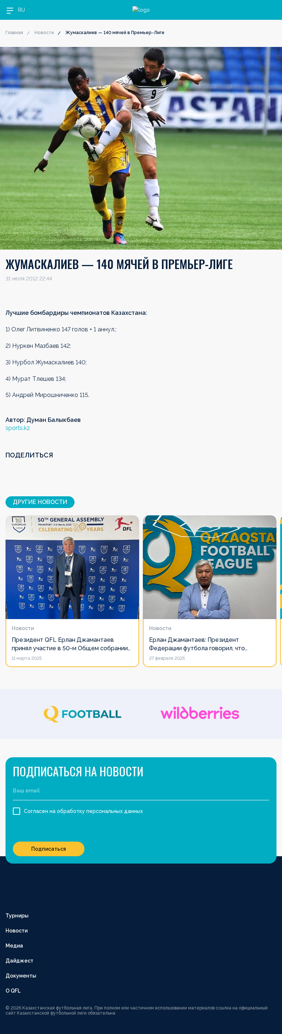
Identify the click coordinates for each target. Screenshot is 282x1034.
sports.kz (18, 427)
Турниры (17, 916)
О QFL (13, 991)
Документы (21, 976)
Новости (44, 32)
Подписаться (48, 849)
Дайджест (19, 961)
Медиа (14, 946)
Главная (14, 32)
